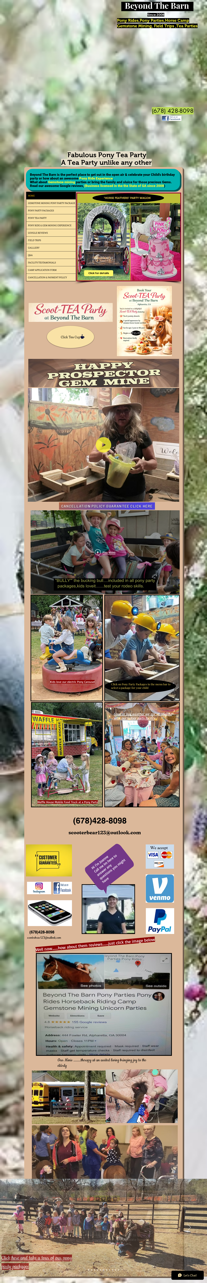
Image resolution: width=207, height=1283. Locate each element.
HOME (31, 195)
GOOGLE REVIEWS (38, 232)
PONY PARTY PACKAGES (41, 210)
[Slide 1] (88, 1270)
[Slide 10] (109, 1270)
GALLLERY (33, 247)
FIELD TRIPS (34, 240)
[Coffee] (82, 336)
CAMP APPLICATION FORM (42, 269)
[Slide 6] (100, 1270)
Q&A (30, 255)
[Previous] (17, 1227)
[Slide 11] (118, 1270)
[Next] (189, 1227)
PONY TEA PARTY (37, 217)
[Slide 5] (97, 1270)
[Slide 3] (94, 1270)
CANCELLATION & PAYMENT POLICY (47, 277)
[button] (175, 498)
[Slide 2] (91, 1270)
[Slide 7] (103, 1270)
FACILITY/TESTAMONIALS (42, 262)
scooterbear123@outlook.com (105, 833)
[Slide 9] (106, 1270)
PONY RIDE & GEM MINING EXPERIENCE (49, 225)
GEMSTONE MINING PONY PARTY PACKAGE (51, 203)
